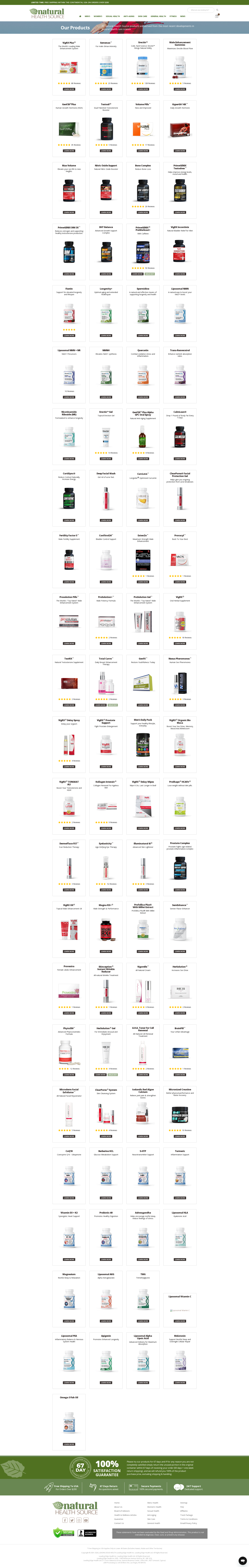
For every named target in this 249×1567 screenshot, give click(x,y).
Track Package (186, 1515)
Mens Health (152, 1503)
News (182, 16)
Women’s (98, 16)
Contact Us (119, 1523)
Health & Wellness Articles (125, 1515)
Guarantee (118, 1519)
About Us (118, 1507)
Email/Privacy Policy (188, 1523)
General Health (158, 16)
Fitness (173, 16)
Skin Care (142, 16)
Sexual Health (113, 16)
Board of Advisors (122, 1511)
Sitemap (183, 1503)
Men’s (87, 16)
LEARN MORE (69, 89)
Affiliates (184, 1511)
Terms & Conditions (189, 1519)
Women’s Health (154, 1507)
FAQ (182, 1507)
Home (117, 1503)
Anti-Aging (129, 16)
